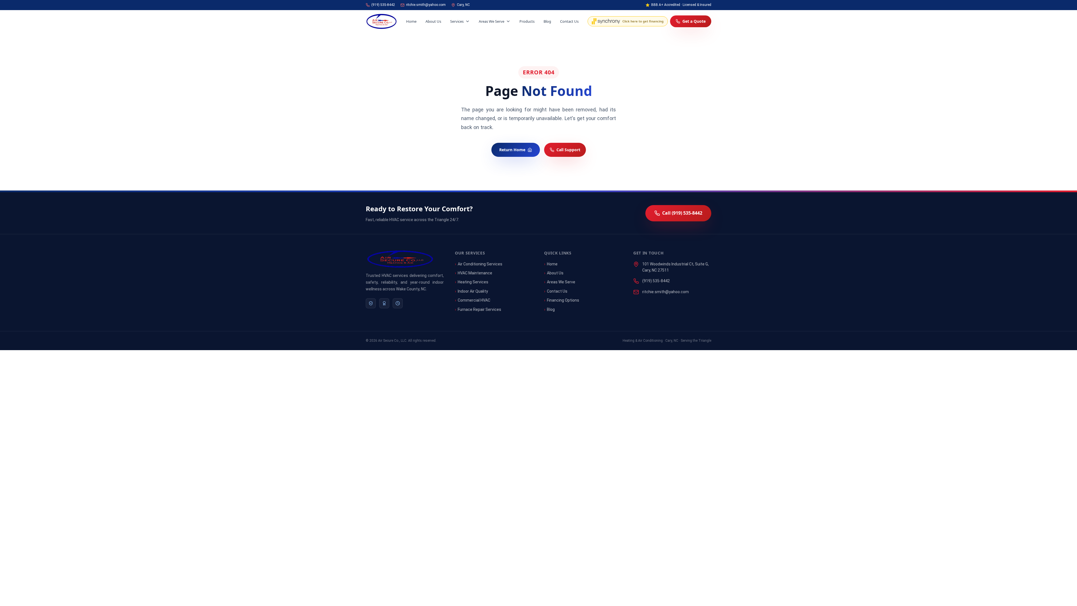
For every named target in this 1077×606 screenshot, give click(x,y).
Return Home (512, 149)
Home (411, 21)
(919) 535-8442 (656, 281)
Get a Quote (694, 21)
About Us (433, 21)
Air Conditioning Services (480, 264)
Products (527, 21)
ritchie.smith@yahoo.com (665, 292)
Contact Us (569, 21)
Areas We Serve (491, 21)
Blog (547, 21)
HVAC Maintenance (475, 273)
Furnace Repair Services (479, 309)
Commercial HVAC (474, 300)
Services (457, 21)
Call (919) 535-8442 (682, 213)
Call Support (568, 149)
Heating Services (473, 282)
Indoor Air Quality (473, 291)
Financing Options (563, 300)
